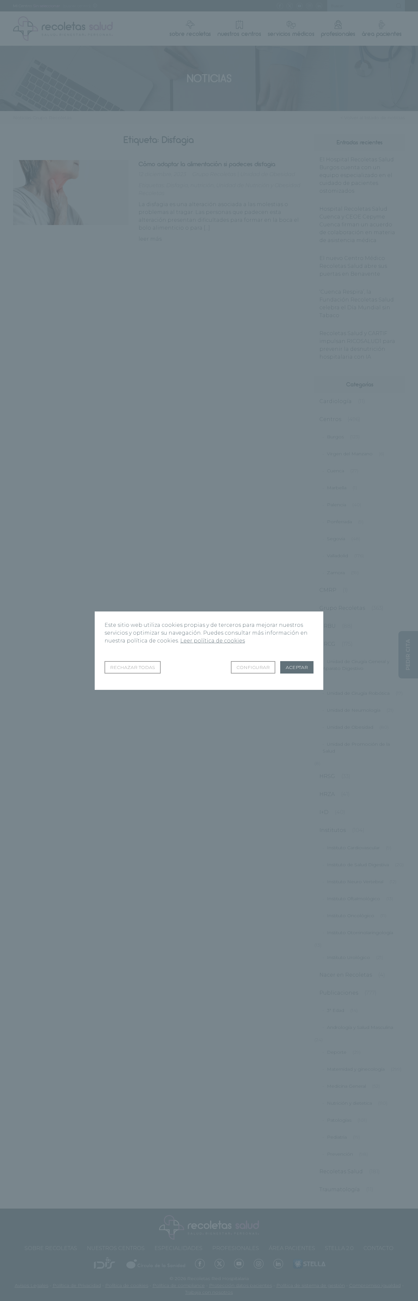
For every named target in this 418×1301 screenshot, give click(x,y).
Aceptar (297, 667)
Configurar (253, 667)
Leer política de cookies (212, 641)
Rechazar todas (132, 667)
